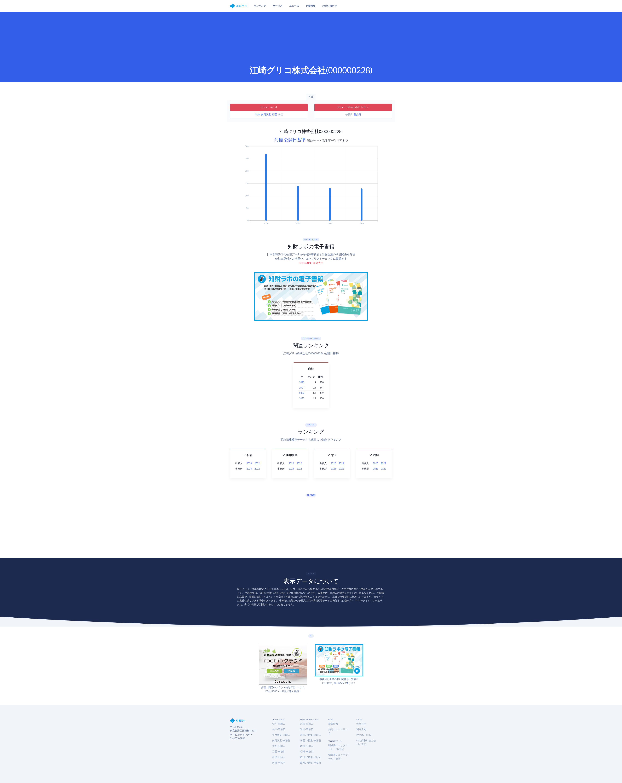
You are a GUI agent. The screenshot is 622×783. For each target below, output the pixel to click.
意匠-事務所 (278, 751)
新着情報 (333, 723)
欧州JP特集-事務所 (310, 762)
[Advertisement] (311, 41)
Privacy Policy (363, 734)
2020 (301, 382)
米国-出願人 (306, 723)
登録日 (357, 114)
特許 (257, 114)
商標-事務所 (278, 762)
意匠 (274, 114)
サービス (277, 5)
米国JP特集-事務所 (310, 740)
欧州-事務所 (306, 751)
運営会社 (361, 723)
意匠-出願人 (278, 746)
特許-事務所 (278, 729)
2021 (301, 387)
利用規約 (361, 729)
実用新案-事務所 (281, 740)
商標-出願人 (278, 757)
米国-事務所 (306, 729)
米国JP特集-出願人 (310, 734)
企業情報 (311, 5)
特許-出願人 (278, 723)
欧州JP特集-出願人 (310, 757)
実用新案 (266, 114)
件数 (311, 96)
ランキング (260, 5)
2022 (301, 393)
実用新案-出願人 (281, 734)
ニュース (294, 5)
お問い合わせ (329, 5)
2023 (301, 398)
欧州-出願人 (306, 746)
